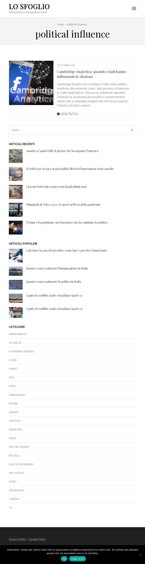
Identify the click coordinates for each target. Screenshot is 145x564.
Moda (12, 438)
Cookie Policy (37, 539)
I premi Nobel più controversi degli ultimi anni (56, 186)
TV (10, 507)
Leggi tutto (69, 113)
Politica (14, 455)
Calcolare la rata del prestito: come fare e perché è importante (66, 250)
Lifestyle (15, 420)
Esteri (13, 360)
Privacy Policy (17, 539)
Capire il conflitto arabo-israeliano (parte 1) (54, 295)
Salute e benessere (21, 464)
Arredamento (18, 334)
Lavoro (13, 412)
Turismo (14, 499)
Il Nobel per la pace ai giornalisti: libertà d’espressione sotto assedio (70, 169)
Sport (13, 481)
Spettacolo (16, 473)
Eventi (13, 368)
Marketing (15, 429)
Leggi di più (77, 558)
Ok (64, 558)
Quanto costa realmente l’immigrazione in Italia (57, 268)
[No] (140, 554)
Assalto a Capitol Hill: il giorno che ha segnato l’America (62, 151)
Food (12, 386)
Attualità (15, 342)
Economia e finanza (21, 351)
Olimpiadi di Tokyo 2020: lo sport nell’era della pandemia (63, 204)
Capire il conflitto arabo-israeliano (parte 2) (54, 309)
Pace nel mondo (19, 446)
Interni (13, 403)
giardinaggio (17, 394)
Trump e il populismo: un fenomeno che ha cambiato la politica (66, 222)
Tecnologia (16, 490)
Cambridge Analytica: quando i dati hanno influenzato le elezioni (91, 74)
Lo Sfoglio (29, 6)
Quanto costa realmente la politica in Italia (53, 281)
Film (11, 377)
